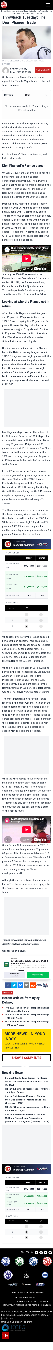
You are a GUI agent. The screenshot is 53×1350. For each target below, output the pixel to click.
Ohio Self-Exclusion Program (16, 1321)
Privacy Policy (9, 1305)
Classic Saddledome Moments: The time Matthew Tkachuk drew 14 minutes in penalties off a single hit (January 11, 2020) (27, 1118)
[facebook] (8, 985)
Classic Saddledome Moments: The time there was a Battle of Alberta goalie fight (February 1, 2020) (25, 1100)
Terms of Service (23, 1305)
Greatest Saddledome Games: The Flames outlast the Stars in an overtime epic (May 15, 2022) (26, 1081)
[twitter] (14, 985)
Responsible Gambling (41, 1305)
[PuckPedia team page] (45, 985)
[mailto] (26, 985)
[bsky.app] (20, 985)
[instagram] (41, 1252)
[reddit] (33, 985)
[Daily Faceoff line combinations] (39, 985)
